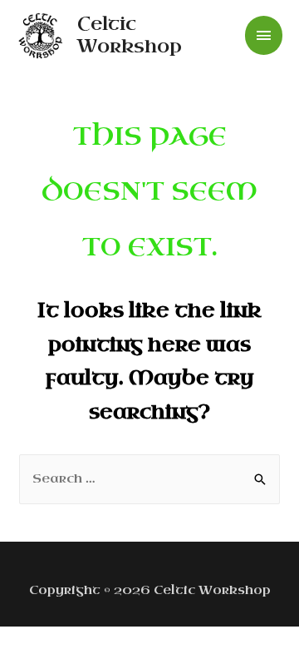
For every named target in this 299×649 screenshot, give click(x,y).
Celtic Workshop (129, 34)
